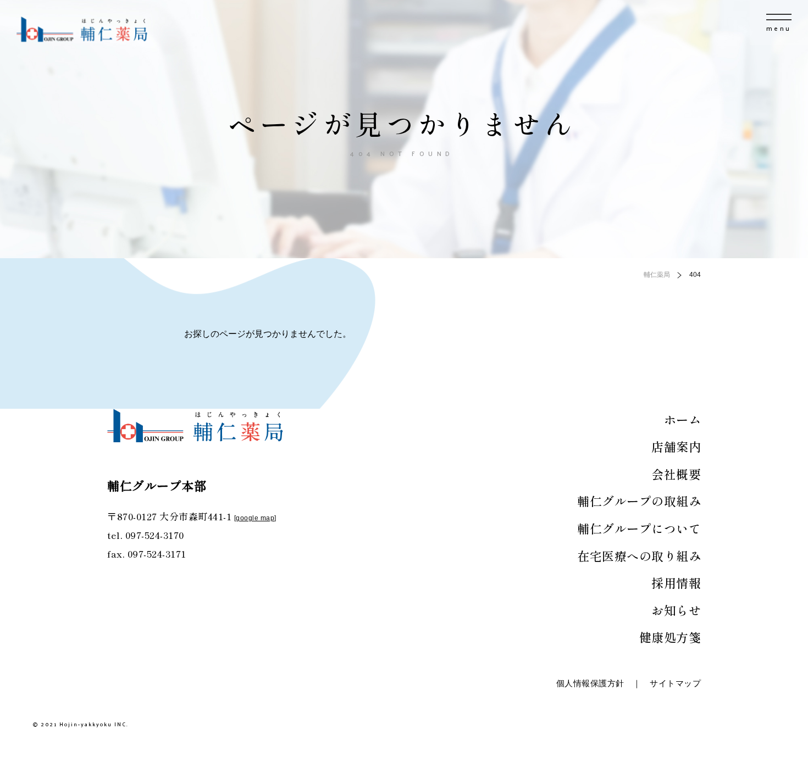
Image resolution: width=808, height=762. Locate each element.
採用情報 (676, 582)
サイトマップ (675, 683)
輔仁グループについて (639, 528)
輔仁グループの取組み (639, 500)
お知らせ (676, 610)
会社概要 (676, 473)
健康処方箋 (670, 637)
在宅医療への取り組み (639, 555)
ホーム (682, 419)
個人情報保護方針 (590, 683)
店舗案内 (676, 446)
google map (255, 518)
